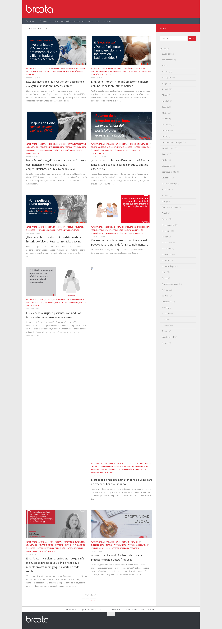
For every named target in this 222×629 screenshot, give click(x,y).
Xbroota (165, 343)
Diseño (165, 160)
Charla (164, 113)
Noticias (109, 233)
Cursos (165, 154)
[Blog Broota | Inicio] (39, 9)
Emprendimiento (71, 68)
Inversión (146, 71)
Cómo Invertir (93, 21)
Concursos (166, 124)
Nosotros (106, 21)
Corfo (59, 144)
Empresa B (59, 545)
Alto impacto (31, 68)
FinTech (55, 71)
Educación (125, 68)
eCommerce (167, 166)
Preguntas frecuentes (49, 21)
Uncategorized (32, 153)
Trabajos (165, 331)
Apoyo (106, 144)
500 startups (167, 54)
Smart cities (166, 313)
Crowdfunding (33, 147)
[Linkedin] (194, 28)
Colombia (166, 119)
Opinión (165, 296)
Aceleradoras (97, 463)
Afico (164, 65)
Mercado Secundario (125, 150)
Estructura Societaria (170, 207)
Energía (165, 201)
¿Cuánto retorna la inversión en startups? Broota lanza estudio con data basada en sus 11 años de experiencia (120, 165)
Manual (165, 278)
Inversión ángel (76, 71)
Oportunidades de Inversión (73, 21)
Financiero (45, 71)
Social (117, 233)
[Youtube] (190, 28)
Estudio (82, 68)
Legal (35, 551)
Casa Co (165, 107)
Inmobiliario (49, 548)
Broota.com (31, 21)
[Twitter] (186, 28)
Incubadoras (32, 150)
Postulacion (167, 301)
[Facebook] (181, 28)
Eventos (79, 227)
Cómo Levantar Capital (134, 609)
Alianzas (165, 71)
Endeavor (166, 195)
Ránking (165, 307)
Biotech (42, 68)
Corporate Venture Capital (74, 144)
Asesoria (114, 144)
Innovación (64, 71)
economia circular (169, 172)
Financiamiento (33, 71)
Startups (30, 74)
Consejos (58, 68)
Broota (50, 68)
